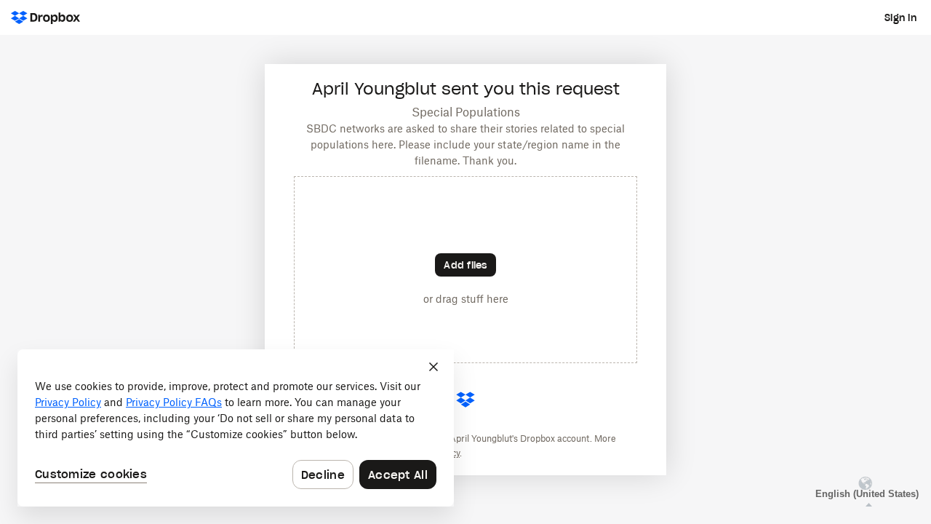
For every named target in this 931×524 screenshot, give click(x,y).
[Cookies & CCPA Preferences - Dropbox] (235, 428)
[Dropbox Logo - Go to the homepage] (45, 17)
